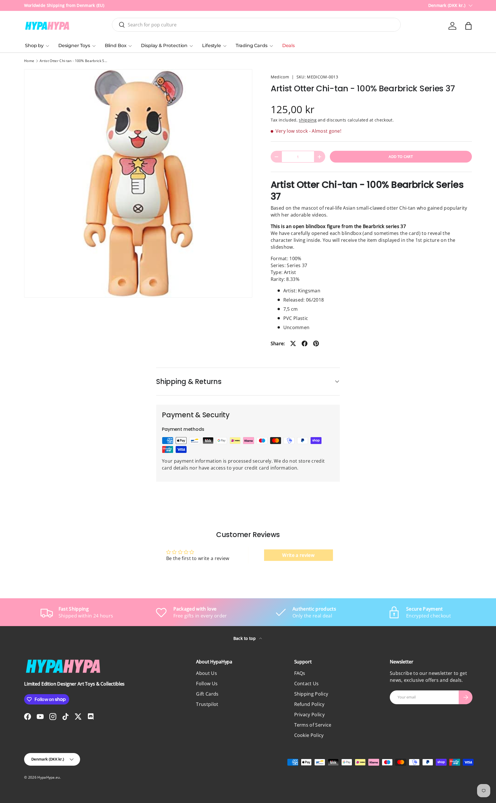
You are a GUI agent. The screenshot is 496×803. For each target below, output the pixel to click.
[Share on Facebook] (304, 343)
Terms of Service (313, 725)
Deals (288, 45)
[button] (468, 26)
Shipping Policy (311, 694)
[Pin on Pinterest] (316, 343)
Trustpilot (207, 704)
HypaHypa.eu (48, 777)
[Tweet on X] (293, 343)
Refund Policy (309, 704)
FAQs (299, 673)
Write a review (298, 555)
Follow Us (207, 683)
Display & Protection (164, 45)
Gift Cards (207, 694)
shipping (308, 120)
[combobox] (256, 24)
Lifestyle (211, 45)
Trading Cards (252, 45)
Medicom (280, 77)
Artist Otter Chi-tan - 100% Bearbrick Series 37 (74, 61)
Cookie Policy (309, 735)
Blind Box (116, 45)
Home (29, 61)
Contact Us (306, 683)
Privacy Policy (309, 714)
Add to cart (401, 156)
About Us (206, 673)
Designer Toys (74, 45)
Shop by (34, 45)
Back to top (245, 638)
